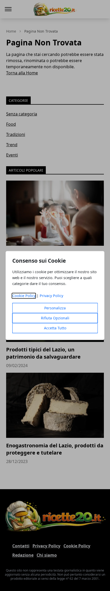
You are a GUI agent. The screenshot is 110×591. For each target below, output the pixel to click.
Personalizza (55, 308)
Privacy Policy (51, 295)
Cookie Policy (24, 295)
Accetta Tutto (55, 328)
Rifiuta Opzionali (55, 318)
